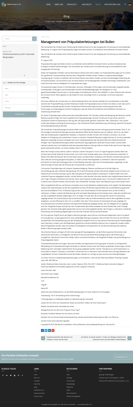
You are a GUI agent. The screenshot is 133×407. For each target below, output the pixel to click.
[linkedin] (6, 375)
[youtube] (14, 375)
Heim (48, 4)
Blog (98, 4)
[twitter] (10, 375)
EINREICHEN (19, 114)
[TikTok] (22, 375)
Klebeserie (69, 387)
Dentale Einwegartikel (73, 396)
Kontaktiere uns (112, 4)
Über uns (58, 4)
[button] (17, 75)
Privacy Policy (38, 396)
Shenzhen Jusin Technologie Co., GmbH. (111, 378)
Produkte (71, 4)
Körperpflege (70, 384)
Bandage (69, 378)
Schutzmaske (70, 381)
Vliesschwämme (71, 393)
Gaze (68, 375)
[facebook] (2, 375)
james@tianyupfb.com (85, 404)
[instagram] (18, 375)
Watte (68, 390)
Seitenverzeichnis (39, 393)
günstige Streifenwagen (106, 375)
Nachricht (87, 4)
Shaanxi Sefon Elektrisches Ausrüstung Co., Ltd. (114, 381)
